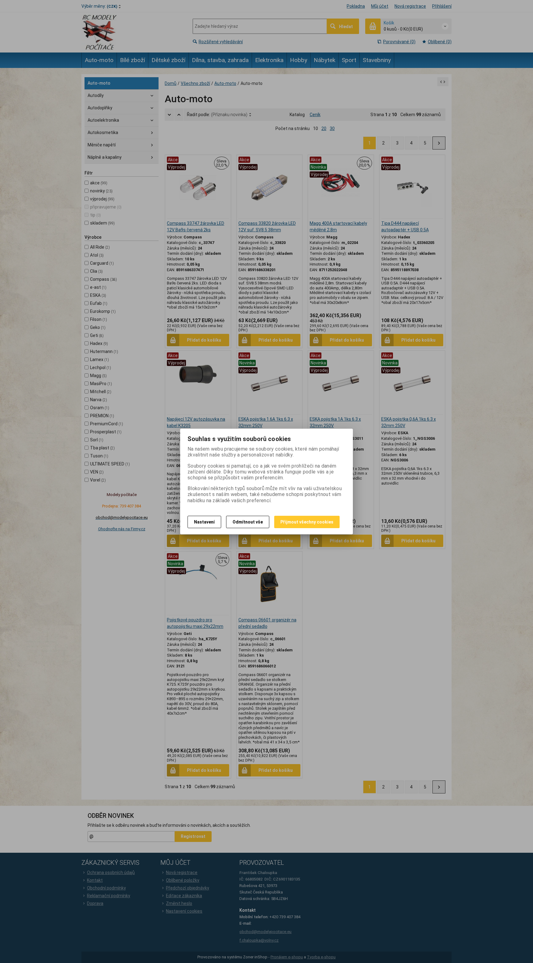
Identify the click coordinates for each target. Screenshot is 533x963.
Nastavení (204, 521)
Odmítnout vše (248, 521)
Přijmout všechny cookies (306, 521)
